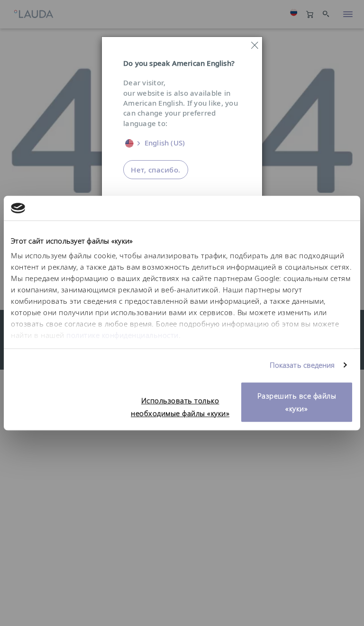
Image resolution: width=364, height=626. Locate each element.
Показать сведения (302, 365)
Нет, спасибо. (156, 169)
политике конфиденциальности (122, 335)
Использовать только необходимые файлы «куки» (180, 407)
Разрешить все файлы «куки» (297, 402)
